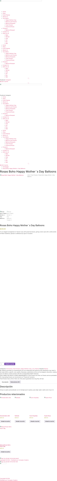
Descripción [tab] (5, 382)
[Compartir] (49, 1)
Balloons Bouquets (10, 23)
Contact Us (6, 31)
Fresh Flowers (9, 25)
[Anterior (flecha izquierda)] (2, 240)
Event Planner (6, 15)
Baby (7, 35)
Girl (6, 40)
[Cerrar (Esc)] (52, 1)
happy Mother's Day (26, 368)
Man (7, 43)
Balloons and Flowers (11, 21)
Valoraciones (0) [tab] (15, 382)
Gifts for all (6, 33)
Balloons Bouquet (10, 30)
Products (5, 28)
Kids (7, 38)
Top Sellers (6, 18)
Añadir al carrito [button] (5, 421)
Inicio (28, 175)
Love (33, 368)
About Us (5, 16)
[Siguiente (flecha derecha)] (54, 240)
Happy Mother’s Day (11, 20)
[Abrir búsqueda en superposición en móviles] (28, 78)
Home (4, 11)
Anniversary (9, 368)
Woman (7, 36)
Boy (7, 41)
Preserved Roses (10, 26)
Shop (4, 13)
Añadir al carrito (9, 364)
